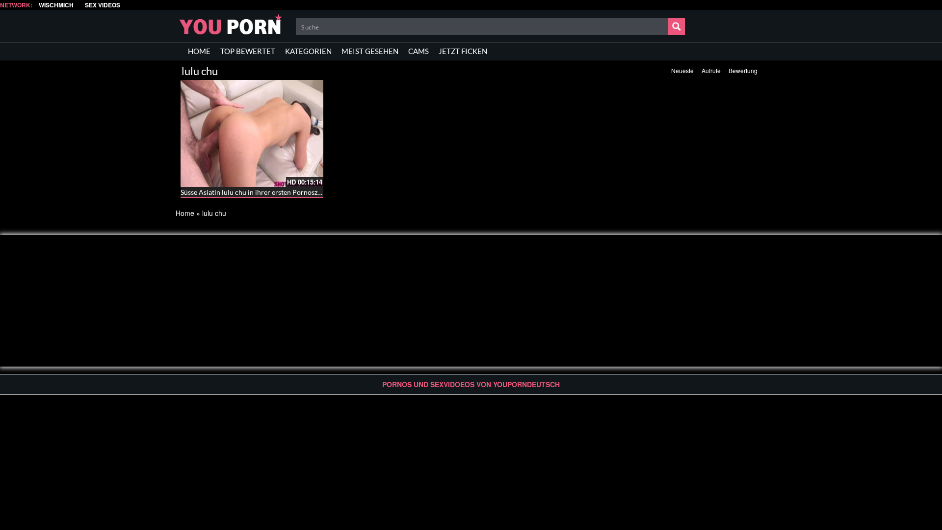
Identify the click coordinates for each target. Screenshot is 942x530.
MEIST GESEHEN (369, 51)
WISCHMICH (56, 5)
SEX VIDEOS (102, 5)
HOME (199, 51)
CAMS (418, 51)
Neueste (682, 70)
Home (185, 213)
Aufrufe (711, 70)
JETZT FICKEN (463, 51)
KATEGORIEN (308, 51)
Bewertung (743, 70)
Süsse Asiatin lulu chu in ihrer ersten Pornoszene (254, 192)
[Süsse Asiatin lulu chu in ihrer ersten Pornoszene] (252, 133)
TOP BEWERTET (247, 51)
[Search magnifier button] (676, 26)
